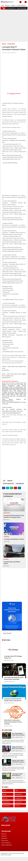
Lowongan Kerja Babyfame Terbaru (14, 539)
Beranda (4, 43)
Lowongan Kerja (11, 43)
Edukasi (4, 794)
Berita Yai (7, 5)
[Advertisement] (14, 26)
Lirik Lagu (5, 798)
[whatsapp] (11, 488)
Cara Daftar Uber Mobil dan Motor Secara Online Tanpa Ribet (14, 678)
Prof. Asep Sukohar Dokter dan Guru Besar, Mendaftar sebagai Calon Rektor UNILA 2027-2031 (18, 734)
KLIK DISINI (5, 370)
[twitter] (7, 488)
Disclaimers (4, 838)
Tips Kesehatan (6, 805)
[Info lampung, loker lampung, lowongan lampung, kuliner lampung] (7, 3)
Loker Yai (13, 5)
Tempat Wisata (6, 802)
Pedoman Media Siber (6, 845)
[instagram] (9, 828)
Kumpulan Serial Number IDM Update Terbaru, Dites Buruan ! (13, 699)
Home (2, 5)
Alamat (4, 790)
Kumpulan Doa (18, 794)
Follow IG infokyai (21, 5)
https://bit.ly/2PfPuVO (17, 362)
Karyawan (10, 480)
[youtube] (11, 828)
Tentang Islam (18, 802)
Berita (13, 737)
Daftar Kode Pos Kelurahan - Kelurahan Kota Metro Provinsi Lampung (13, 721)
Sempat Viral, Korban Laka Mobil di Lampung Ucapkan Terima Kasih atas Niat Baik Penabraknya (18, 761)
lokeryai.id (9, 400)
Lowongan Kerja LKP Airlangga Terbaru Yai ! (13, 657)
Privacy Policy (4, 840)
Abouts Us (3, 834)
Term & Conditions (5, 842)
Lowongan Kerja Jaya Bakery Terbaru (11, 562)
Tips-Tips (17, 805)
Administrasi (6, 512)
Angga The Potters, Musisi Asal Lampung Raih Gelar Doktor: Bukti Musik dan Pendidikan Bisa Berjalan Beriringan (18, 747)
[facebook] (3, 488)
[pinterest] (15, 488)
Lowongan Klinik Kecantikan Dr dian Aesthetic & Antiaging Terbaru (13, 516)
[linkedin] (19, 488)
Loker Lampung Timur (9, 483)
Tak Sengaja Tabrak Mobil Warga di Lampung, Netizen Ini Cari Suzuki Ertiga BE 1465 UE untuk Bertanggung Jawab (17, 774)
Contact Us (4, 836)
